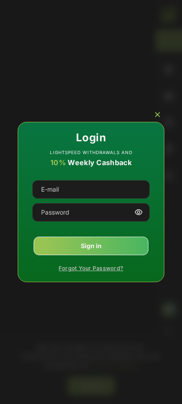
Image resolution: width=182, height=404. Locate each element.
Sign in (91, 245)
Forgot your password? (91, 268)
